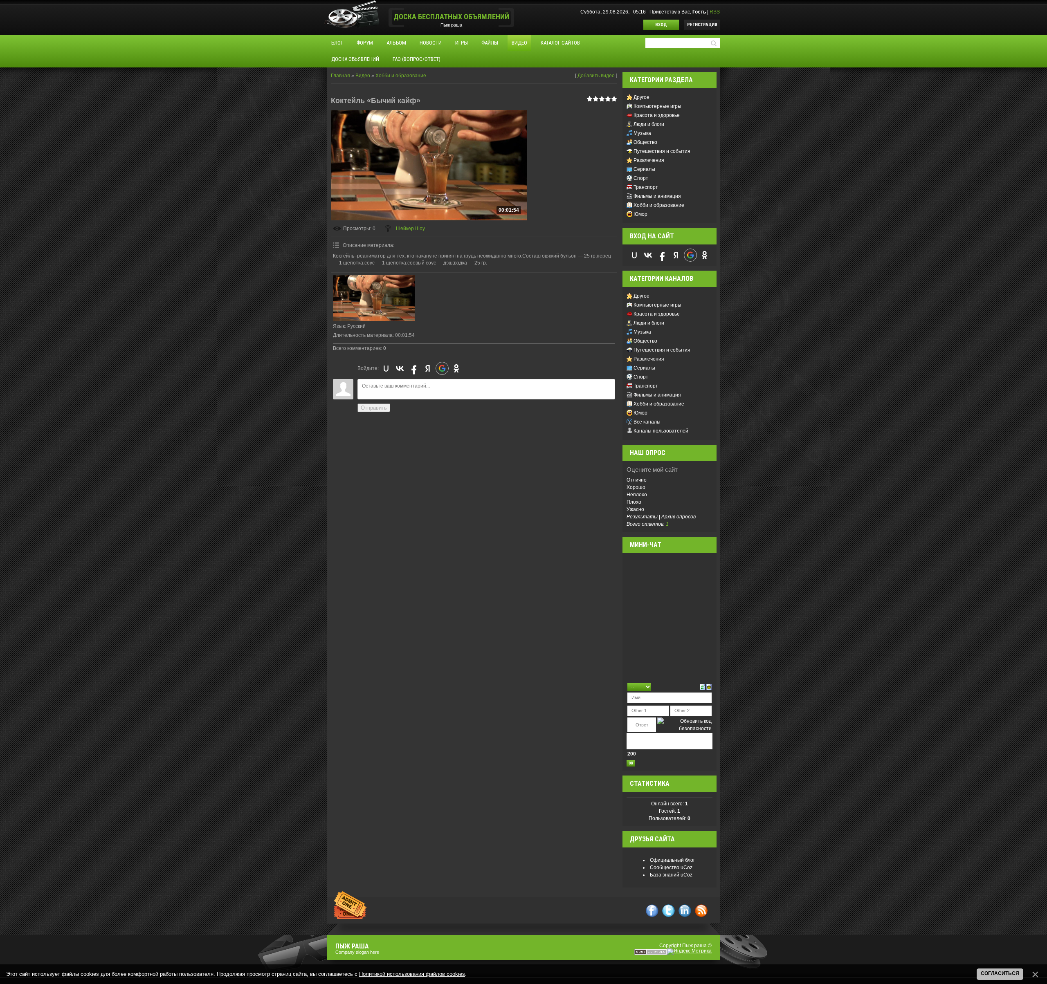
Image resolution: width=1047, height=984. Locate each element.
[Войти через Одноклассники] (456, 368)
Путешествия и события (662, 151)
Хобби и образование (400, 75)
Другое (641, 97)
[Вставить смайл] (709, 687)
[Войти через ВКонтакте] (400, 368)
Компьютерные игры (657, 106)
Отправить (374, 408)
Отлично (637, 480)
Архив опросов (678, 517)
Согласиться (1000, 973)
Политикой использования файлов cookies (412, 974)
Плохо (634, 502)
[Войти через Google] (442, 368)
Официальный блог (672, 860)
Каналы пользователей (661, 431)
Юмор (640, 214)
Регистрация (702, 24)
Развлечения (649, 160)
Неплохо (637, 495)
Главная (340, 75)
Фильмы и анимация (657, 196)
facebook (652, 910)
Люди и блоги (649, 124)
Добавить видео (596, 75)
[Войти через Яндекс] (428, 368)
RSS (715, 12)
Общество (645, 142)
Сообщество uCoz (671, 867)
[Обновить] (702, 687)
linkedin (685, 910)
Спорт (641, 178)
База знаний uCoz (671, 875)
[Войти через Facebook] (414, 368)
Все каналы (647, 422)
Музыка (642, 133)
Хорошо (636, 487)
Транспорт (646, 187)
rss (701, 910)
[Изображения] (374, 298)
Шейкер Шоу (410, 228)
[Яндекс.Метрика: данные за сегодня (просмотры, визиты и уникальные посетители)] (689, 951)
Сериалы (644, 169)
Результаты (642, 517)
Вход (661, 24)
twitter (668, 910)
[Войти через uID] (386, 368)
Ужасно (635, 509)
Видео (362, 75)
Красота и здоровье (657, 115)
